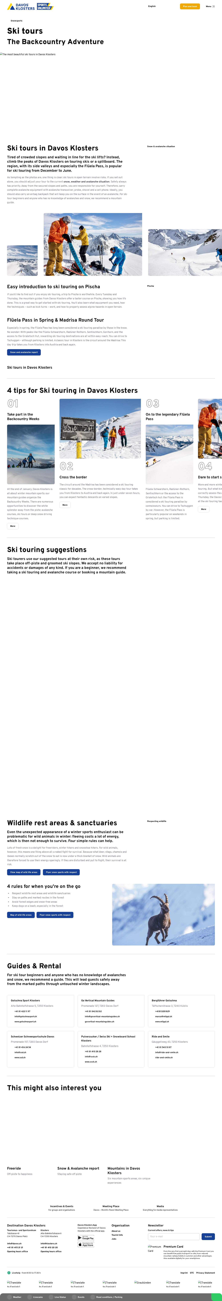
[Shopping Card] (171, 6)
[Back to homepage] (30, 6)
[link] (8, 1259)
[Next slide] (212, 390)
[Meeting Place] (111, 1201)
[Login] (164, 6)
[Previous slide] (205, 390)
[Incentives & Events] (61, 1201)
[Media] (160, 1201)
